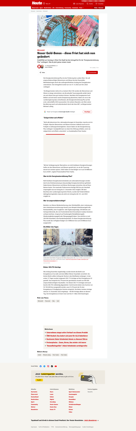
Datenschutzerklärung (61, 427)
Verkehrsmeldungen (75, 404)
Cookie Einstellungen (87, 427)
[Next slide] (92, 242)
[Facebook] (41, 366)
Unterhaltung (59, 8)
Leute (51, 394)
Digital (52, 399)
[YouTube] (56, 366)
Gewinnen (75, 8)
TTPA (52, 427)
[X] (44, 366)
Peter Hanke (64, 355)
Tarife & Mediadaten (43, 427)
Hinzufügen (87, 112)
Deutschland (34, 397)
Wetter (33, 407)
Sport (41, 8)
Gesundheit (72, 399)
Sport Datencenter (74, 392)
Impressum (34, 427)
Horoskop (53, 402)
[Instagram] (48, 366)
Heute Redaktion (51, 65)
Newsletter (34, 409)
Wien (53, 301)
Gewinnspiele (73, 394)
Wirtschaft (45, 11)
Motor (70, 407)
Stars (51, 392)
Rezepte (71, 397)
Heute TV (52, 409)
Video (96, 8)
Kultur (52, 397)
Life (53, 8)
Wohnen (71, 402)
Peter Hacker (56, 355)
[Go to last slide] (43, 242)
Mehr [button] (80, 8)
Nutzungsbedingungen (75, 427)
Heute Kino (53, 407)
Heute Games (54, 404)
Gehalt (39, 355)
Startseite (33, 11)
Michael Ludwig (47, 355)
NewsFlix (90, 392)
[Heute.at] (37, 2)
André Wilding (48, 67)
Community (67, 8)
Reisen (71, 409)
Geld (58, 301)
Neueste (100, 8)
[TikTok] (52, 366)
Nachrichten (39, 11)
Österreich (35, 8)
